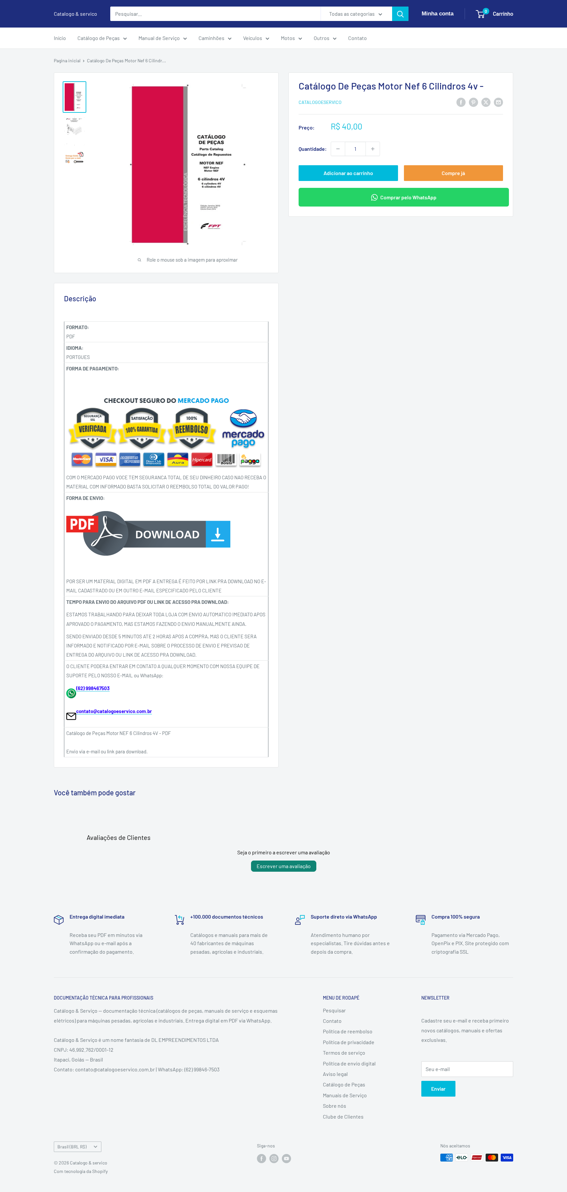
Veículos (252, 38)
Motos (288, 38)
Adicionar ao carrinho (348, 173)
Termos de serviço (344, 1052)
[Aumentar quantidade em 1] (373, 149)
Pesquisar (334, 1010)
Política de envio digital (349, 1063)
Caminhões (211, 38)
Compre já (453, 173)
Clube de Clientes (343, 1116)
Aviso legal (335, 1074)
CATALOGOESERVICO (320, 102)
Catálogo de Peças (98, 38)
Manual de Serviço (159, 38)
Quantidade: (313, 149)
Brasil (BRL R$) (72, 1146)
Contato (357, 38)
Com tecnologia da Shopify (81, 1171)
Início (60, 38)
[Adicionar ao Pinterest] (473, 102)
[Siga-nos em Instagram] (274, 1158)
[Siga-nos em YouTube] (286, 1158)
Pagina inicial (67, 60)
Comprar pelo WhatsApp (408, 197)
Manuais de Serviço (345, 1095)
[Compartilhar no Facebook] (461, 102)
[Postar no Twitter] (486, 102)
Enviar (438, 1088)
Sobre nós (334, 1106)
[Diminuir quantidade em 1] (338, 149)
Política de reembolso (347, 1031)
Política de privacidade (348, 1042)
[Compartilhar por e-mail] (498, 102)
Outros (321, 38)
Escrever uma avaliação (284, 866)
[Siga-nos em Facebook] (261, 1158)
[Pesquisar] (400, 14)
